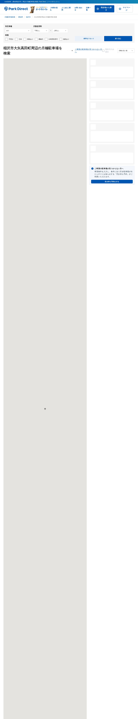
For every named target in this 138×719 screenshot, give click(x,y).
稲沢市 (28, 17)
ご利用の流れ (54, 9)
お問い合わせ (78, 9)
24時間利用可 (53, 39)
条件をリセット (89, 38)
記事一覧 (88, 9)
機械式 (41, 39)
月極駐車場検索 (10, 17)
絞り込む (118, 38)
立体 (20, 39)
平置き (11, 39)
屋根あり (30, 39)
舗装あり (66, 39)
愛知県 (20, 17)
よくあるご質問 (66, 9)
